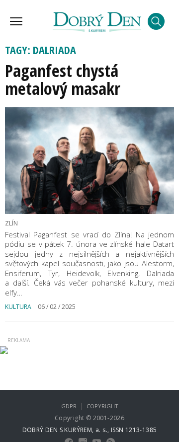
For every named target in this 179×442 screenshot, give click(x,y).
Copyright (102, 406)
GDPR (69, 406)
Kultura (18, 306)
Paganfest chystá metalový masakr (62, 79)
